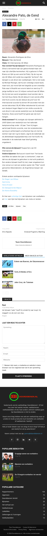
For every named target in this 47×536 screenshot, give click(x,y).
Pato (24, 206)
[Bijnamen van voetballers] (7, 467)
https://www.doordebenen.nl (23, 245)
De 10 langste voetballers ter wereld (28, 474)
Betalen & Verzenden (10, 529)
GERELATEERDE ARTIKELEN (13, 256)
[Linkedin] (23, 440)
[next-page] (7, 293)
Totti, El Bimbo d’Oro (23, 272)
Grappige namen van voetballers (26, 454)
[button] (3, 3)
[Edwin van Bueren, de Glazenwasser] (7, 264)
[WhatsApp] (19, 24)
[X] (9, 24)
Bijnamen (11, 8)
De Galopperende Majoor (12, 188)
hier (6, 199)
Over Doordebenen (15, 527)
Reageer (4, 316)
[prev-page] (3, 293)
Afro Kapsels (7, 232)
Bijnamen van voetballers (24, 464)
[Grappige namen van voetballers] (7, 456)
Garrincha (6, 182)
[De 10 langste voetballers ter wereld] (7, 477)
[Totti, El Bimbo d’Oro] (7, 274)
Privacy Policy (23, 529)
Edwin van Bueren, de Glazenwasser (29, 261)
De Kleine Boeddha (9, 191)
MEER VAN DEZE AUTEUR (34, 256)
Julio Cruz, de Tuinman (23, 282)
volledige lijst (16, 196)
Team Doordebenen (12, 19)
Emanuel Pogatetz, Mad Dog (34, 232)
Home (4, 8)
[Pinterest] (14, 24)
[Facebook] (4, 24)
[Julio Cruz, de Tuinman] (7, 285)
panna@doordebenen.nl (33, 433)
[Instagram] (17, 439)
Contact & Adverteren (29, 527)
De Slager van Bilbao (10, 179)
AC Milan (11, 206)
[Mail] (29, 440)
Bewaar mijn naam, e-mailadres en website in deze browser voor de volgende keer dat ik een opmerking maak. (21, 367)
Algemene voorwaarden (36, 529)
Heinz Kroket (7, 185)
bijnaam (18, 206)
